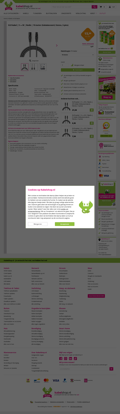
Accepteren (64, 224)
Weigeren (38, 224)
